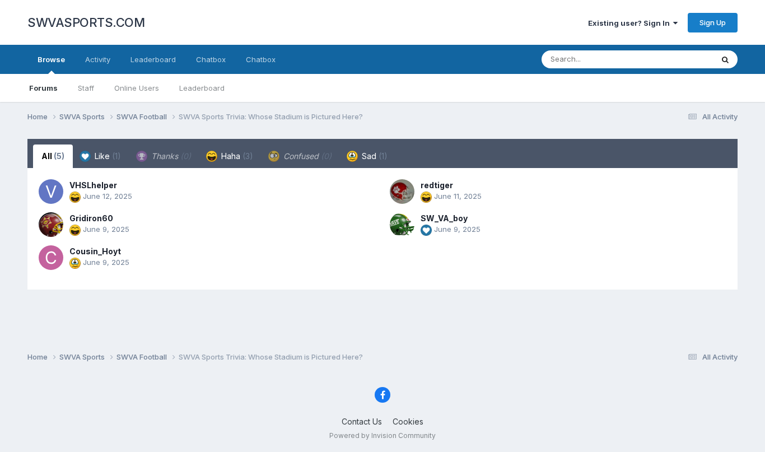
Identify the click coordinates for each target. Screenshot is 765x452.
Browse (51, 59)
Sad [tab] (374, 156)
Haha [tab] (236, 156)
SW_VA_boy (444, 218)
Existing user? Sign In (630, 22)
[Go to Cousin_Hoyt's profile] (51, 257)
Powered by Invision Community (382, 435)
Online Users (136, 87)
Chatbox (211, 59)
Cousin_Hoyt (95, 251)
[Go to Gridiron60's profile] (51, 224)
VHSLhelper (93, 185)
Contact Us (362, 421)
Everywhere (678, 59)
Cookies (408, 421)
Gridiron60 (91, 218)
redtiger (437, 185)
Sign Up (712, 22)
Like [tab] (106, 156)
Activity (97, 59)
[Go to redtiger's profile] (402, 191)
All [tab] (52, 156)
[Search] (725, 59)
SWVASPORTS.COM (85, 22)
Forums (43, 87)
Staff (86, 87)
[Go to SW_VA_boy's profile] (402, 224)
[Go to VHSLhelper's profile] (51, 191)
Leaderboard (202, 87)
